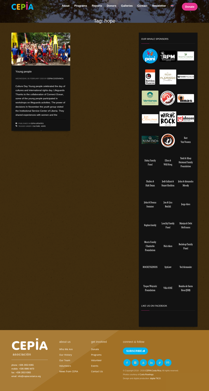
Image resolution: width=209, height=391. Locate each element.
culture (36, 126)
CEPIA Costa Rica (55, 79)
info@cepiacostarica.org (29, 376)
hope (43, 126)
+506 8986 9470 (26, 369)
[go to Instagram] (135, 362)
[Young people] (41, 49)
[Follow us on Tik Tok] (159, 362)
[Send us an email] (167, 362)
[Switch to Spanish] (172, 5)
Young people (24, 71)
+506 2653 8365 (26, 365)
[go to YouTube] (143, 362)
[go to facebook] (127, 362)
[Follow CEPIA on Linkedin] (151, 362)
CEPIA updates (37, 123)
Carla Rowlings (146, 374)
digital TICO (155, 378)
